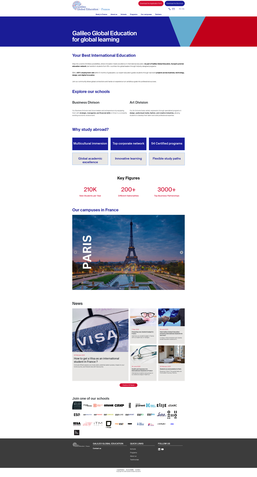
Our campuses (146, 14)
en (183, 9)
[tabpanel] (128, 252)
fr (180, 9)
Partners (158, 14)
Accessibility (130, 470)
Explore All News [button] (128, 385)
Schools (123, 14)
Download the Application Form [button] (151, 3)
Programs (133, 14)
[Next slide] (181, 252)
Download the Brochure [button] (174, 3)
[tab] (120, 288)
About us (114, 14)
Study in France (101, 14)
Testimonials (134, 460)
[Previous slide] (75, 252)
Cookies (137, 470)
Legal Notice (120, 470)
